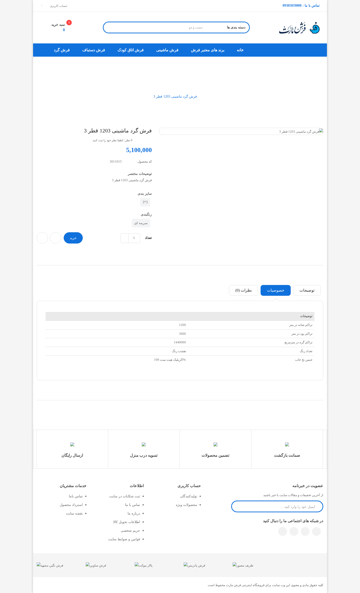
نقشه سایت (74, 513)
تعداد (148, 238)
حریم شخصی (130, 530)
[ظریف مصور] (243, 565)
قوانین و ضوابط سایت (124, 539)
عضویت (237, 506)
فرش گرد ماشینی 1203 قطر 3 (175, 96)
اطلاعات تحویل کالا (126, 522)
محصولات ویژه (186, 505)
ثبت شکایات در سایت (124, 496)
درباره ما (134, 513)
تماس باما (76, 496)
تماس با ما (132, 505)
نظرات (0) (243, 290)
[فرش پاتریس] (194, 565)
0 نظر (128, 140)
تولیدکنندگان (188, 496)
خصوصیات (275, 290)
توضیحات (307, 290)
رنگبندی (146, 214)
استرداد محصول (71, 505)
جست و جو (109, 28)
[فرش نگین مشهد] (50, 565)
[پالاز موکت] (144, 565)
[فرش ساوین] (96, 565)
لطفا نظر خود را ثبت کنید (108, 140)
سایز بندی (145, 193)
